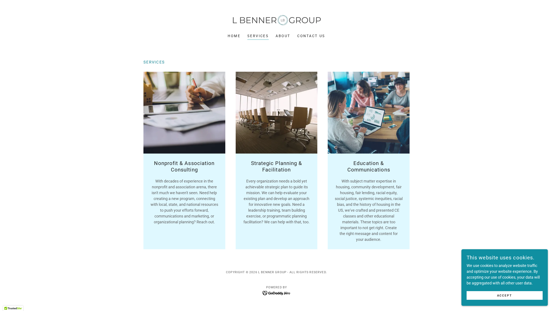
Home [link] (234, 36)
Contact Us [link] (311, 36)
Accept (504, 295)
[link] (276, 19)
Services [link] (258, 36)
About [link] (283, 36)
